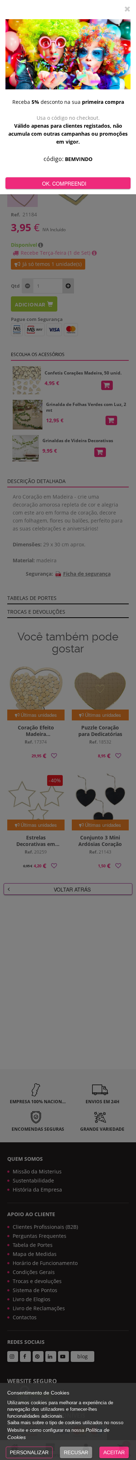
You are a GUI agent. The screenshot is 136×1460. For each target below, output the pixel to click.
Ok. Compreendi (64, 183)
